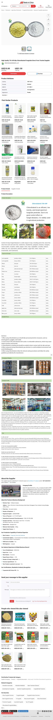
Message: (7, 589)
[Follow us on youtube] (48, 711)
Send (12, 601)
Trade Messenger (23, 711)
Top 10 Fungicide (29, 702)
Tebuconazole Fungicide (29, 698)
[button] (2, 2)
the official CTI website (33, 481)
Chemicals (7, 10)
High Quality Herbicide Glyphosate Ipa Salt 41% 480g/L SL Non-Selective (32, 646)
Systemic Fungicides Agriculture (41, 10)
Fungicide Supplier (20, 695)
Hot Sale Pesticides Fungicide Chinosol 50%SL (45, 116)
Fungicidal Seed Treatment (39, 688)
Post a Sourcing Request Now (40, 601)
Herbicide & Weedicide (20, 685)
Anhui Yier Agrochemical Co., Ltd (12, 63)
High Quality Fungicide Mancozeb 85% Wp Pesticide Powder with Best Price (32, 116)
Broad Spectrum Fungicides (8, 688)
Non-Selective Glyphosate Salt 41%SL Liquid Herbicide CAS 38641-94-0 (7, 646)
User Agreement (34, 716)
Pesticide (18, 535)
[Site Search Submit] (33, 6)
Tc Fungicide (18, 698)
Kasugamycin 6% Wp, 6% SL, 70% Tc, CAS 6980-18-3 (20, 178)
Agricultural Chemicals (16, 10)
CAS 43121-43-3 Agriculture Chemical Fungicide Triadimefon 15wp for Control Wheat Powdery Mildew (45, 137)
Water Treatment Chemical (33, 685)
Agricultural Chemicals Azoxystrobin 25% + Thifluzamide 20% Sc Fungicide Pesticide (6, 157)
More (2, 708)
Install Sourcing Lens (8, 713)
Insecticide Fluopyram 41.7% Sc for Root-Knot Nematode (7, 116)
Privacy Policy (47, 716)
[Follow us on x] (44, 711)
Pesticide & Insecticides (7, 685)
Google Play (13, 711)
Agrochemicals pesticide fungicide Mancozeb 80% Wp (7, 137)
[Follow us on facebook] (42, 711)
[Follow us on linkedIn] (38, 713)
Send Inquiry (13, 73)
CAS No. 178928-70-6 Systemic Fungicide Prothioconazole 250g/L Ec (19, 116)
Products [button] (14, 6)
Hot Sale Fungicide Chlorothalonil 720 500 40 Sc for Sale (45, 157)
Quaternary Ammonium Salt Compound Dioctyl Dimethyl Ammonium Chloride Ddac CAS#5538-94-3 (32, 157)
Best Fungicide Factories (7, 698)
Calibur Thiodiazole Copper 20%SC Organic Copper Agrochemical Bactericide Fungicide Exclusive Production (32, 137)
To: (8, 586)
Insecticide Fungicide (18, 702)
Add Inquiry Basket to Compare (26, 53)
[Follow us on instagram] (46, 711)
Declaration (41, 716)
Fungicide (13, 535)
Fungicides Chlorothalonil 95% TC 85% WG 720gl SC (19, 137)
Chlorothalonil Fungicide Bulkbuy (9, 705)
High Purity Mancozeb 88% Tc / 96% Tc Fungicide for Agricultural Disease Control (32, 178)
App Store (5, 711)
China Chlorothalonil (41, 698)
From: (7, 582)
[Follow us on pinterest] (50, 711)
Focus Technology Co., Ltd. (17, 716)
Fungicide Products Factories (33, 695)
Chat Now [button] (40, 73)
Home (2, 10)
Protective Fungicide (6, 702)
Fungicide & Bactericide (27, 10)
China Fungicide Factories (8, 695)
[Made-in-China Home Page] (26, 2)
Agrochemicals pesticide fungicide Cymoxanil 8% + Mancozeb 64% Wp (7, 178)
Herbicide (22, 535)
